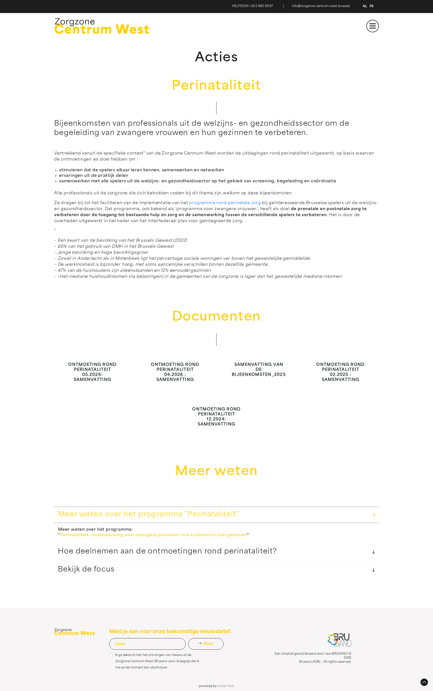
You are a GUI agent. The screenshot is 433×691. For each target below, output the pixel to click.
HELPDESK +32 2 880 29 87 (252, 6)
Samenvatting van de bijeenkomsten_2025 (259, 370)
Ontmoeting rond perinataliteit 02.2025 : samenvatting (340, 372)
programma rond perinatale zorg (225, 203)
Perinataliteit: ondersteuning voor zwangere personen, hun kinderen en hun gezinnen (153, 535)
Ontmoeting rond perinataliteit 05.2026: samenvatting (92, 372)
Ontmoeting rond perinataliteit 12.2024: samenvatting (216, 417)
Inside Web (226, 686)
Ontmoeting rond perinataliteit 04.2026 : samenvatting (175, 372)
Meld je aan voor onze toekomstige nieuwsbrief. (170, 631)
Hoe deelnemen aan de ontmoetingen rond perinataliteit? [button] (167, 551)
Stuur (208, 643)
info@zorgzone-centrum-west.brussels (321, 6)
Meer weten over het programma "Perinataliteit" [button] (148, 514)
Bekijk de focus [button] (86, 569)
